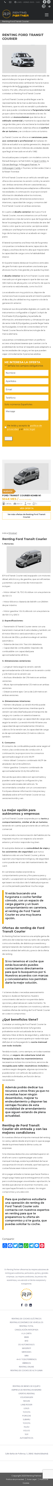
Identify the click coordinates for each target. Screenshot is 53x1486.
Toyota (26, 1412)
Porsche (26, 1415)
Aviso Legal (32, 1479)
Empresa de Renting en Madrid (26, 1389)
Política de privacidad (15, 1479)
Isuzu (26, 1426)
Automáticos (26, 1438)
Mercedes (26, 1352)
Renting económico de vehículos (26, 1322)
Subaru (26, 1419)
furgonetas (23, 86)
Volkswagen (26, 1397)
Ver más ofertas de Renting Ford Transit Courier (26, 515)
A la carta (26, 1333)
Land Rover (26, 1404)
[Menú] (47, 15)
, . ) (26, 1453)
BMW (26, 1337)
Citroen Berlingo (10, 164)
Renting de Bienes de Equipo (26, 1386)
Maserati (26, 1348)
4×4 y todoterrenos (26, 1359)
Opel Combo (40, 161)
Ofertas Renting (26, 1393)
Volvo (26, 1430)
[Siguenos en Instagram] (48, 2)
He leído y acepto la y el (24, 427)
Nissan (26, 1401)
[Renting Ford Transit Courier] (50, 6)
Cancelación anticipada (26, 1329)
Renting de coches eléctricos (27, 1318)
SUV (26, 1434)
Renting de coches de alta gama (26, 1370)
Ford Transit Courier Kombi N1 (21, 495)
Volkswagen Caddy (11, 168)
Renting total (26, 1326)
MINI (26, 1355)
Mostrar (12, 533)
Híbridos (26, 1363)
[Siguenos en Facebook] (44, 2)
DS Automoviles (26, 1344)
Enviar (8, 438)
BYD (26, 1340)
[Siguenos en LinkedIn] (43, 6)
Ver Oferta (26, 508)
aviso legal (29, 429)
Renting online (26, 1366)
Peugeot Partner (29, 164)
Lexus (26, 1408)
